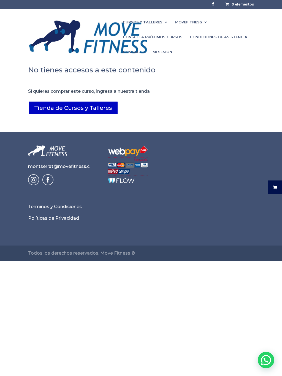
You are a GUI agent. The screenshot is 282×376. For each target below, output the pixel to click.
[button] (266, 360)
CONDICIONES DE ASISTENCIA (218, 37)
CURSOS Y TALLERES (142, 22)
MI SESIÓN (162, 52)
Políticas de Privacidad (53, 218)
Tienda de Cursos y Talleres (73, 108)
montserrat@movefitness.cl (59, 166)
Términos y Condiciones (55, 206)
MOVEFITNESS (188, 22)
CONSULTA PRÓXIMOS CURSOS (153, 37)
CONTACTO (134, 52)
